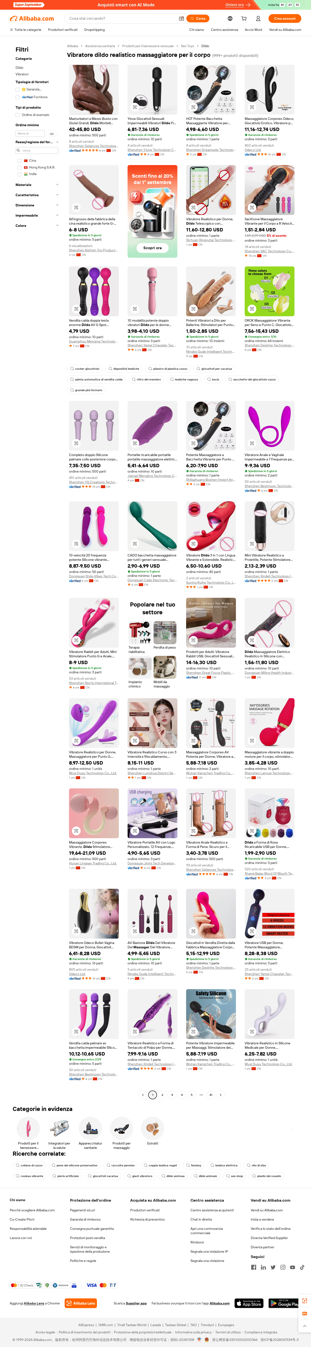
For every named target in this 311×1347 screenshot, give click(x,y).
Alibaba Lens (34, 1303)
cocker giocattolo (87, 368)
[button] (181, 18)
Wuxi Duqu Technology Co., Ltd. (93, 773)
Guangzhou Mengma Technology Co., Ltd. (94, 341)
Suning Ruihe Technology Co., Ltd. (211, 582)
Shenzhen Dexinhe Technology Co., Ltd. (269, 345)
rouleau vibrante (32, 1176)
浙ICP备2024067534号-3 (279, 1340)
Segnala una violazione (207, 1261)
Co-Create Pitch (22, 1219)
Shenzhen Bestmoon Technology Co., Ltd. (269, 486)
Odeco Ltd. (253, 150)
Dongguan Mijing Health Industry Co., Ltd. (269, 673)
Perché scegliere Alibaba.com (32, 1210)
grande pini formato (88, 390)
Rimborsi (197, 1242)
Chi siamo (17, 1200)
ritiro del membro (149, 379)
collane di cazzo (32, 1165)
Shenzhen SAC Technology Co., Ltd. (269, 251)
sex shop (237, 1176)
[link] (304, 1300)
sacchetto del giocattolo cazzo (254, 379)
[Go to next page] (220, 1095)
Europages (226, 1325)
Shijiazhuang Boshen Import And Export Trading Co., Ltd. (211, 480)
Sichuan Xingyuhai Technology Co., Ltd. (211, 240)
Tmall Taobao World (131, 1325)
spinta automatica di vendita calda (99, 379)
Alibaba (72, 46)
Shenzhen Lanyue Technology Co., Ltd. (269, 773)
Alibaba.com (220, 1303)
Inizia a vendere (262, 1219)
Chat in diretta (201, 1219)
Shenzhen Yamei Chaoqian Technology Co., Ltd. (152, 345)
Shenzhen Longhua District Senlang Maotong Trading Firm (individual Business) (152, 773)
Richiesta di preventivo (147, 1219)
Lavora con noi (21, 1238)
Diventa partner (262, 1247)
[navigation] (37, 571)
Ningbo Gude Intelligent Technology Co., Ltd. (211, 351)
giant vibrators (142, 1176)
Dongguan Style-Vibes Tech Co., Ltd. (94, 576)
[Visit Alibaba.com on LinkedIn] (263, 1267)
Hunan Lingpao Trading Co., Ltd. (93, 863)
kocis (215, 379)
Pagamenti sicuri (82, 1210)
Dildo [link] (205, 46)
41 (210, 1095)
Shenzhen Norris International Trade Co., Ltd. (94, 683)
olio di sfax (259, 1165)
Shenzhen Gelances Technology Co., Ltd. (94, 146)
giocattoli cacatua (105, 1176)
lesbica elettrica (226, 1165)
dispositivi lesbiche (126, 368)
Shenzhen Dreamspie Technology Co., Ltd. (211, 150)
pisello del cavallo (269, 1176)
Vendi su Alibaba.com (267, 1210)
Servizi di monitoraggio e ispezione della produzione (90, 1249)
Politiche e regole (83, 1261)
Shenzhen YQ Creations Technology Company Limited (94, 482)
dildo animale (208, 1176)
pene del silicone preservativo (77, 1165)
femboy (196, 1165)
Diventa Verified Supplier (269, 1238)
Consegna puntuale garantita (92, 1229)
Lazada (155, 1325)
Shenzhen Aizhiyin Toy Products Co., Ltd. (94, 250)
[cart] (245, 19)
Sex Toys (187, 46)
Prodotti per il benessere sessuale (148, 46)
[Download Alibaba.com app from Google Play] (284, 1303)
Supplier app (136, 1303)
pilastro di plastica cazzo (170, 368)
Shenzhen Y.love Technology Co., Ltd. (152, 150)
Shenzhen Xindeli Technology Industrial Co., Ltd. (269, 576)
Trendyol (207, 1325)
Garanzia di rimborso (85, 1219)
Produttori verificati (145, 1210)
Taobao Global (175, 1325)
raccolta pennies (123, 1165)
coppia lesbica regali (163, 1165)
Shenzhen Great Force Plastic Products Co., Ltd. (211, 673)
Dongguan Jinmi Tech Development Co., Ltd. (152, 863)
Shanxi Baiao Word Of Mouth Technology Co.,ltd (269, 873)
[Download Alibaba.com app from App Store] (249, 1303)
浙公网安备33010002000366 (235, 1340)
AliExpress (86, 1325)
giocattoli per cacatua (216, 368)
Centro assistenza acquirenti (212, 1210)
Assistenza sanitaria (100, 46)
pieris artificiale (68, 1176)
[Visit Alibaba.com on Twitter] (273, 1267)
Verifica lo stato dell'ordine (271, 1229)
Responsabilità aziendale (28, 1229)
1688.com (105, 1325)
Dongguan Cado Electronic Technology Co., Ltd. (152, 580)
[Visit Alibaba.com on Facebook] (254, 1267)
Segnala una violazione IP (209, 1251)
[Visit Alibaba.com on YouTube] (292, 1267)
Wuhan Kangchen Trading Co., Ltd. (211, 773)
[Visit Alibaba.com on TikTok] (302, 1267)
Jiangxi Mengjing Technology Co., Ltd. (152, 476)
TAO (193, 1325)
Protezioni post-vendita (87, 1238)
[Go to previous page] (142, 1095)
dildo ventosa (175, 1176)
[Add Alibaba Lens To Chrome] (81, 1303)
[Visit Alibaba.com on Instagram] (283, 1267)
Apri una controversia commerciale (206, 1231)
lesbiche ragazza (186, 379)
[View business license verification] (199, 1339)
